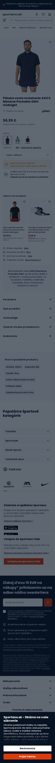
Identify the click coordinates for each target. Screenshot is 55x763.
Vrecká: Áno (12, 373)
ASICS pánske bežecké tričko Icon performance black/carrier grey (13, 229)
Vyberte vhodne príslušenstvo (21, 327)
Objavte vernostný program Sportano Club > (26, 553)
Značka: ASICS (13, 366)
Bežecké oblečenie (28, 27)
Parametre (9, 299)
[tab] (27, 299)
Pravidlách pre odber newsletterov (18, 649)
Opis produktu (11, 308)
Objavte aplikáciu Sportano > (18, 520)
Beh (14, 27)
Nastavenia (27, 748)
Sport (6, 27)
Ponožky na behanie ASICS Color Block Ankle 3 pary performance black (40, 229)
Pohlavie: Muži (13, 386)
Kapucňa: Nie (32, 366)
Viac (26, 248)
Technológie (10, 317)
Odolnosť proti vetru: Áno (20, 392)
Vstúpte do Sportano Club (23, 561)
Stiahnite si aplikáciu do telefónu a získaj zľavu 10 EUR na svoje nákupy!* (29, 5)
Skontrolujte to (33, 260)
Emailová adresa (14, 602)
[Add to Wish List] (24, 202)
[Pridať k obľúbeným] (50, 42)
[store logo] (18, 14)
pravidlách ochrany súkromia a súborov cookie (27, 669)
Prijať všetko (27, 756)
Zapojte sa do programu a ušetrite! (29, 176)
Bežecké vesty (46, 27)
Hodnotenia (10, 336)
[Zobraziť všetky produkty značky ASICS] (46, 111)
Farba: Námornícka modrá (20, 379)
